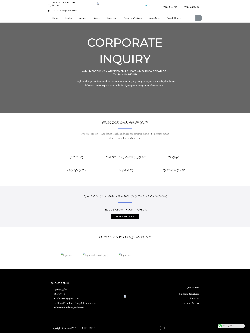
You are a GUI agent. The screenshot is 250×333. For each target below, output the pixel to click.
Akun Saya (154, 18)
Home (55, 18)
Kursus (96, 18)
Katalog (68, 18)
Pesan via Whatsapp (132, 18)
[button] (54, 251)
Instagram (112, 18)
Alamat (82, 18)
